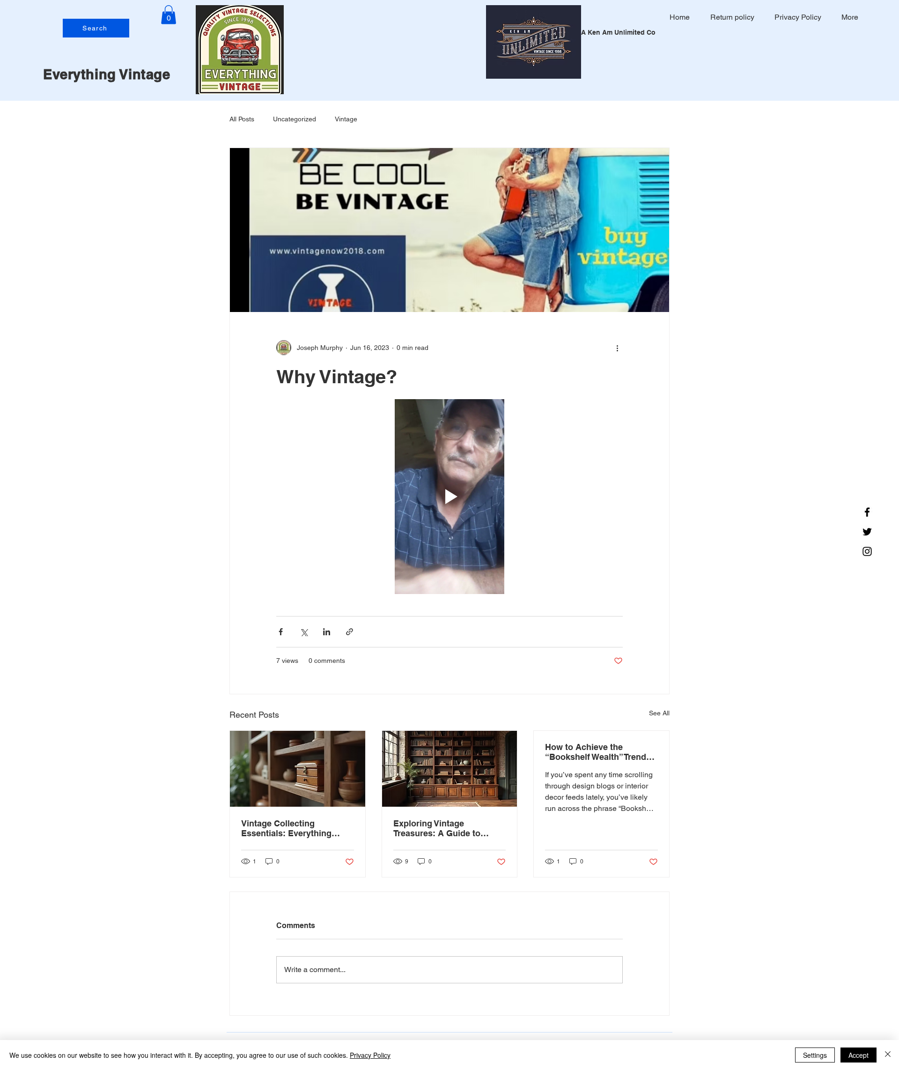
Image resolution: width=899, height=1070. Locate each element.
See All (659, 713)
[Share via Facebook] (280, 631)
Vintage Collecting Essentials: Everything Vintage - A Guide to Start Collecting (292, 828)
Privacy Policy (370, 1055)
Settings (815, 1055)
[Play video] (449, 496)
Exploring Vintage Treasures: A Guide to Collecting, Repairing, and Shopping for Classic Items (447, 828)
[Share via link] (349, 631)
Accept (858, 1055)
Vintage (346, 119)
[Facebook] (867, 512)
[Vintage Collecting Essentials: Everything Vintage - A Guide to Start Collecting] (297, 769)
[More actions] (617, 347)
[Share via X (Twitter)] (303, 631)
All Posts (241, 119)
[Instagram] (867, 551)
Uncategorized (294, 119)
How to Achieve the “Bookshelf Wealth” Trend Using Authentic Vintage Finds (595, 752)
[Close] (887, 1055)
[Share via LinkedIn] (326, 631)
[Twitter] (867, 532)
